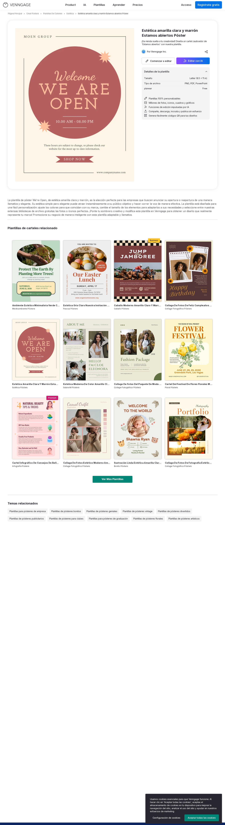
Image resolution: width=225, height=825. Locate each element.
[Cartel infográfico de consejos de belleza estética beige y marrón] (36, 428)
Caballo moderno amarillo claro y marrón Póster (137, 305)
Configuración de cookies (166, 817)
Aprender (119, 4)
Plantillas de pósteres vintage (137, 511)
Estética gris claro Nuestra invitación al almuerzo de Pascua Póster (87, 305)
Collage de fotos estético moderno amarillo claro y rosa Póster (87, 462)
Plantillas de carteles (52, 13)
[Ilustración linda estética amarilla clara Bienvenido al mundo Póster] (137, 428)
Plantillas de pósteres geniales (101, 511)
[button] (158, 60)
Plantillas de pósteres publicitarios (26, 518)
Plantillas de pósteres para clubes (66, 518)
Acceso (186, 4)
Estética (70, 13)
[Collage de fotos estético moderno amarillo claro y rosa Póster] (87, 428)
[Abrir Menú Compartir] (206, 51)
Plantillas (99, 4)
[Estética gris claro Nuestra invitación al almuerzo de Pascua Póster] (87, 271)
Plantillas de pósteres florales (148, 518)
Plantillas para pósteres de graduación (108, 518)
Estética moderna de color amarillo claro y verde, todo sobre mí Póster (87, 384)
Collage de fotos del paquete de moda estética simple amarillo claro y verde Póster (137, 384)
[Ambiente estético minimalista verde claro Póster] (36, 271)
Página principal (15, 13)
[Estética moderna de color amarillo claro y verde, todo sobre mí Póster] (87, 349)
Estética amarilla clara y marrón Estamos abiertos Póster (36, 384)
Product (70, 4)
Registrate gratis (208, 4)
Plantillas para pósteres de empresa (27, 511)
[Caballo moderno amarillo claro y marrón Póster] (137, 271)
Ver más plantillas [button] (112, 479)
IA (84, 4)
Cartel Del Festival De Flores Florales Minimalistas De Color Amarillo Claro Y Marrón (188, 384)
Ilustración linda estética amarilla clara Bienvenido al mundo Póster (137, 462)
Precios (138, 4)
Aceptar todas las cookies (202, 817)
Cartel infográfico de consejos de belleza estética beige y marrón (36, 462)
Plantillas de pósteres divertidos (174, 511)
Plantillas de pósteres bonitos (66, 511)
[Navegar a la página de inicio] (17, 4)
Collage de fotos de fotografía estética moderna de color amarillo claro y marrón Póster (188, 462)
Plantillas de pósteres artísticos (184, 518)
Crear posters (32, 13)
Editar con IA (195, 60)
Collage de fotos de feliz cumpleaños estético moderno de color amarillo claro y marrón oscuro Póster (188, 305)
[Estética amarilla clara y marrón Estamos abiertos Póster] (36, 349)
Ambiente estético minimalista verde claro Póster (36, 305)
